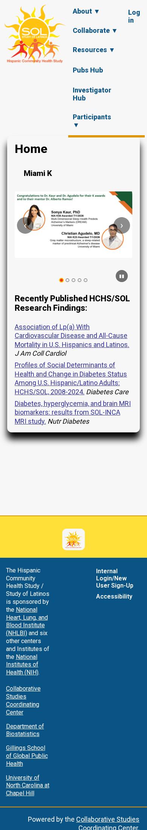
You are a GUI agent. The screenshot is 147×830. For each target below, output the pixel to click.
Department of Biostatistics (25, 730)
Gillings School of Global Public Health (27, 755)
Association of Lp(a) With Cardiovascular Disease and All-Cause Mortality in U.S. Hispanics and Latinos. (72, 336)
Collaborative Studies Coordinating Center (23, 700)
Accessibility (114, 596)
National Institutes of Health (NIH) (22, 664)
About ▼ (86, 11)
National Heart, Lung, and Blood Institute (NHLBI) (27, 621)
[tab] (61, 280)
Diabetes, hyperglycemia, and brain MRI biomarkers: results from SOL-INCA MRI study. (73, 412)
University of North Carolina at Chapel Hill (27, 785)
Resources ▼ (94, 50)
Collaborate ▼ (95, 30)
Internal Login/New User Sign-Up (114, 578)
